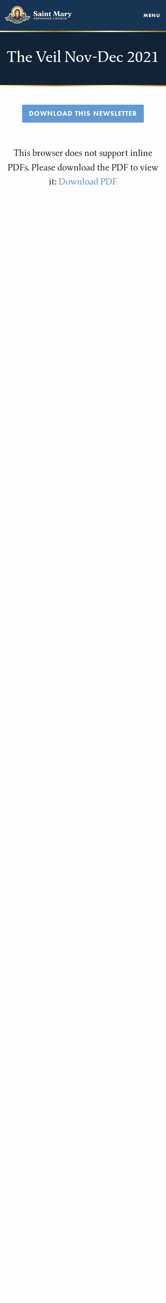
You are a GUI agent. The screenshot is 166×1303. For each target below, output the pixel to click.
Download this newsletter (83, 113)
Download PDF (88, 181)
